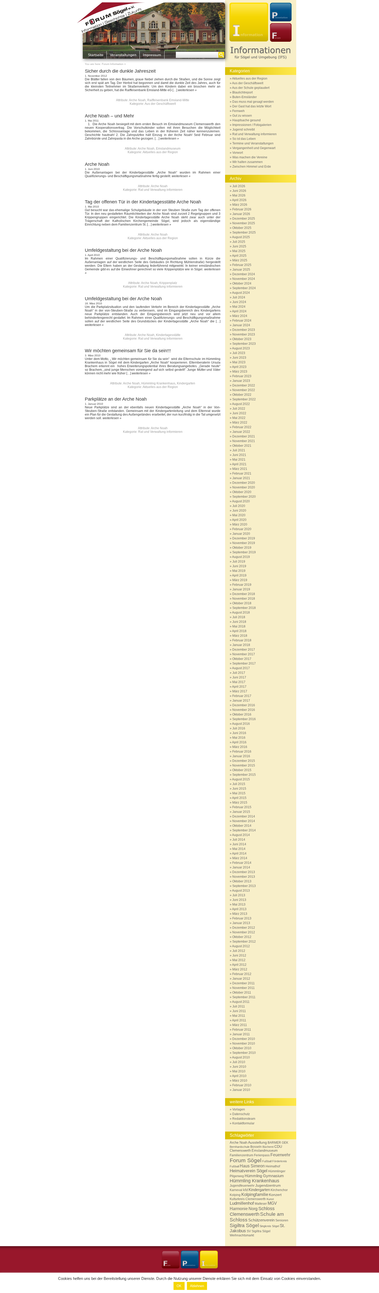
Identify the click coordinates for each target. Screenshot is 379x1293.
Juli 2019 (238, 561)
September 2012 (244, 941)
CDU (278, 1146)
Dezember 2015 (243, 761)
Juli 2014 (238, 839)
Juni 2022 (239, 413)
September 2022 (244, 399)
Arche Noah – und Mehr (109, 115)
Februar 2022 (241, 427)
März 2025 (239, 260)
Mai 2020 (238, 515)
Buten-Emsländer (244, 97)
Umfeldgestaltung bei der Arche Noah (123, 250)
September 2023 (244, 344)
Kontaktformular (243, 1123)
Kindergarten (186, 383)
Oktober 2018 (241, 603)
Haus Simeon (252, 1166)
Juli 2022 (238, 408)
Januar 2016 (241, 756)
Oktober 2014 (241, 825)
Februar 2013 (241, 918)
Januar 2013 (241, 923)
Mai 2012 (238, 960)
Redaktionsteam (243, 1118)
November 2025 (243, 223)
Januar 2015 (241, 812)
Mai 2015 (238, 793)
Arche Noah (137, 100)
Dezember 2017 (243, 649)
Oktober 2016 (241, 714)
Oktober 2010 (241, 1048)
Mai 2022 (238, 418)
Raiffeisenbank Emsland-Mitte (168, 100)
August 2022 (241, 404)
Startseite (95, 55)
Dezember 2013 (243, 872)
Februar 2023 (241, 376)
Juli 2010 (238, 1062)
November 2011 (243, 988)
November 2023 (243, 334)
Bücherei (268, 1146)
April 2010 (239, 1076)
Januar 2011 (241, 1034)
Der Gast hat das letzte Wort (251, 106)
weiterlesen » (187, 90)
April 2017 (239, 686)
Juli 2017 (238, 673)
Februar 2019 (241, 585)
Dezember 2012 (243, 927)
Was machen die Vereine (249, 157)
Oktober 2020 (241, 492)
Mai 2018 (238, 626)
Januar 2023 (241, 381)
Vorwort (237, 152)
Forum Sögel (245, 1160)
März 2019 (239, 580)
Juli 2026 (238, 186)
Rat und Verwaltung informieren (160, 190)
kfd (245, 1190)
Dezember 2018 (243, 594)
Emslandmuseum (168, 148)
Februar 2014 (241, 863)
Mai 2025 (238, 251)
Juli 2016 (238, 728)
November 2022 (243, 390)
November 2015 (243, 765)
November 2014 (243, 821)
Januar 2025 (241, 269)
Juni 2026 (239, 191)
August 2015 (241, 779)
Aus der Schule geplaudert (250, 88)
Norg (253, 1208)
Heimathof (273, 1166)
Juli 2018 (238, 617)
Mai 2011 (238, 1016)
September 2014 (244, 830)
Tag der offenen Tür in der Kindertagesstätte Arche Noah (143, 201)
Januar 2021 (241, 478)
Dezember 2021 (243, 436)
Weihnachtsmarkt (242, 1235)
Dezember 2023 (243, 330)
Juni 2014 (239, 844)
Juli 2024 (238, 297)
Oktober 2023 (241, 339)
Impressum (152, 55)
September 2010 (244, 1053)
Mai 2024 (238, 306)
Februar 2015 (241, 807)
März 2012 (239, 969)
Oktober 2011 (241, 992)
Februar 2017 (241, 696)
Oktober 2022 (241, 394)
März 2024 (239, 316)
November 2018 (243, 598)
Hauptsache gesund (246, 120)
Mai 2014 (238, 849)
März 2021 (239, 469)
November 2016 (243, 710)
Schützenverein (261, 1220)
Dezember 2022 (243, 385)
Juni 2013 (239, 900)
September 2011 (244, 997)
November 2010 (243, 1043)
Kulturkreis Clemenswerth (248, 1199)
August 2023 (241, 348)
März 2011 (239, 1025)
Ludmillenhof (242, 1203)
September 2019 (244, 552)
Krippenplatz (168, 283)
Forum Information (112, 64)
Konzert (275, 1195)
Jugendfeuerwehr (242, 1185)
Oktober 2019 (241, 547)
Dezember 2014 (243, 816)
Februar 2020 (241, 529)
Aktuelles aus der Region (160, 152)
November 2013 (243, 876)
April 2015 (239, 798)
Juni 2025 (239, 246)
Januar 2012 (241, 978)
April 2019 (239, 575)
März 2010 (239, 1080)
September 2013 (244, 886)
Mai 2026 (238, 195)
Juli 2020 (238, 506)
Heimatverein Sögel (248, 1170)
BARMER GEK (278, 1142)
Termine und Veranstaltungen (253, 143)
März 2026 (239, 204)
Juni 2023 (239, 357)
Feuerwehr (280, 1154)
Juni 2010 (239, 1066)
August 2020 (241, 501)
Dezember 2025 (243, 218)
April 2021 (239, 464)
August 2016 (241, 724)
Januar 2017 (241, 700)
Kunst (270, 1199)
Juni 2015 (239, 788)
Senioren (281, 1220)
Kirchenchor (279, 1190)
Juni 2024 (239, 302)
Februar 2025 (241, 265)
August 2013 (241, 890)
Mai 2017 (238, 682)
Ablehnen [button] (197, 1286)
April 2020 (239, 520)
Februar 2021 (241, 473)
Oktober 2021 (241, 445)
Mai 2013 (238, 904)
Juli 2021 (238, 450)
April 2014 (239, 853)
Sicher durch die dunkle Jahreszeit (120, 71)
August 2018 (241, 612)
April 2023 (239, 367)
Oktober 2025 (241, 228)
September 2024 (244, 288)
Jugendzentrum (268, 1185)
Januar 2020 (241, 534)
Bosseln (256, 1146)
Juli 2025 (238, 242)
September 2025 (244, 232)
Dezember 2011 (243, 983)
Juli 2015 (238, 784)
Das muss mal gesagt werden (253, 102)
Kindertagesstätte (168, 335)
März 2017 (239, 691)
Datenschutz (241, 1114)
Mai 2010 (238, 1071)
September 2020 (244, 496)
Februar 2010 (241, 1085)
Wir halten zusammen (247, 162)
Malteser (261, 1203)
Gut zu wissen (242, 115)
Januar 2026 (241, 214)
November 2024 (243, 279)
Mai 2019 (238, 571)
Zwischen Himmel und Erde (251, 166)
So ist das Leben (244, 139)
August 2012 (241, 946)
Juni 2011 (239, 1011)
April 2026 (239, 200)
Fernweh (238, 111)
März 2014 (239, 858)
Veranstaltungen (123, 55)
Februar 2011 (241, 1029)
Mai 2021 (238, 459)
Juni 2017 (239, 677)
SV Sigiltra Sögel (258, 1231)
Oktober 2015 (241, 770)
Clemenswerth (240, 1150)
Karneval (236, 1190)
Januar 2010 (241, 1090)
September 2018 (244, 608)
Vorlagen (238, 1109)
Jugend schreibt (243, 129)
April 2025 (239, 255)
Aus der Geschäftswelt (160, 104)
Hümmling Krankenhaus (158, 383)
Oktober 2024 (241, 283)
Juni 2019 (239, 566)
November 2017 (243, 654)
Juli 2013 (238, 895)
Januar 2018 (241, 645)
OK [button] (179, 1286)
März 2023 (239, 371)
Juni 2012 (239, 955)
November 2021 (243, 441)
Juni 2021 (239, 455)
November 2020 (243, 487)
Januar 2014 (241, 867)
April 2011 (239, 1020)
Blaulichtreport (242, 92)
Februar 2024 (241, 320)
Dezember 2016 (243, 705)
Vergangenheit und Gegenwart (253, 148)
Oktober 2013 (241, 881)
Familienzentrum (241, 1155)
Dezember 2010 (243, 1039)
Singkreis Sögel (269, 1226)
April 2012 (239, 965)
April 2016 (239, 742)
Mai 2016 (238, 737)
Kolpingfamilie (254, 1194)
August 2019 (241, 557)
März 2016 (239, 747)
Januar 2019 (241, 589)
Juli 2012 (238, 951)
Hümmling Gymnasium (264, 1176)
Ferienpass (262, 1155)
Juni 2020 (239, 510)
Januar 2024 (241, 325)
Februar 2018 (241, 640)
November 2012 (243, 932)
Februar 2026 (241, 209)
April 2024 (239, 311)
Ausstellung (257, 1142)
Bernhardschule (240, 1146)
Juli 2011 (238, 1006)
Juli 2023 (238, 353)
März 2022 (239, 422)
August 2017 (241, 668)
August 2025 (241, 237)
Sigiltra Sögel (244, 1225)
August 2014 (241, 835)
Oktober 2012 (241, 937)
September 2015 (244, 775)
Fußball (266, 1161)
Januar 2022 (241, 432)
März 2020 (239, 524)
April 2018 (239, 631)
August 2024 (241, 293)
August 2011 (241, 1002)
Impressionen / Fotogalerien (251, 125)
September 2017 (244, 663)
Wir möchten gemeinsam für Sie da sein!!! (128, 350)
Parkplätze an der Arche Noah (116, 399)
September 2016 (244, 719)
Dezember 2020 (243, 483)
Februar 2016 (241, 751)
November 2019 (243, 543)
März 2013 (239, 914)
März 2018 (239, 635)
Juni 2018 (239, 622)
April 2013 (239, 909)
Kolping (235, 1195)
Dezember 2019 (243, 538)
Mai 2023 (238, 362)
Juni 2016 (239, 733)
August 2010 (241, 1057)
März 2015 (239, 802)
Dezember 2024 (243, 274)
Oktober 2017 (241, 659)
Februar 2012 (241, 974)
